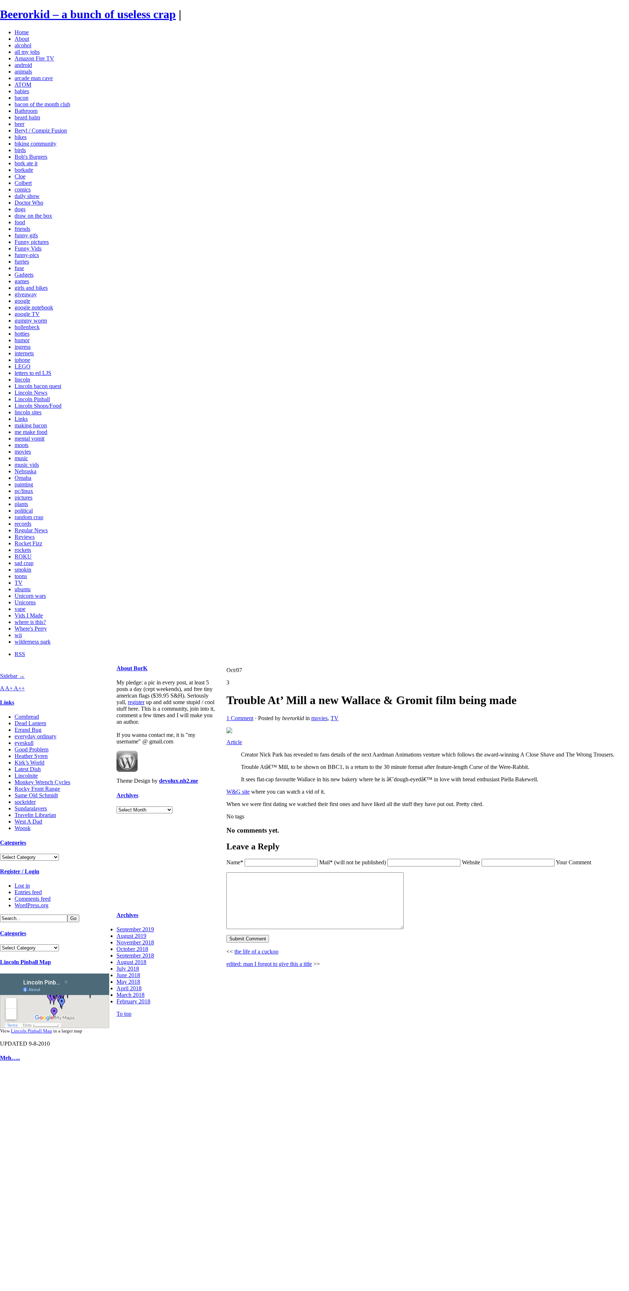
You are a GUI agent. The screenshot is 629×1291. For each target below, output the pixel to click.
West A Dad (28, 821)
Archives (127, 795)
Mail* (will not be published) (353, 862)
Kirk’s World (29, 762)
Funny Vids (28, 248)
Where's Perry (31, 628)
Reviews (25, 537)
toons (21, 576)
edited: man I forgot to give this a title (269, 964)
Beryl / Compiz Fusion (41, 130)
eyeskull (24, 743)
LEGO (23, 366)
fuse (19, 268)
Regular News (31, 530)
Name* (234, 862)
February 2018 (133, 1001)
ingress (23, 347)
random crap (29, 517)
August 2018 (131, 962)
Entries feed (28, 892)
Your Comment (573, 862)
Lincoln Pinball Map (25, 962)
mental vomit (29, 438)
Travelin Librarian (35, 815)
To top (123, 1014)
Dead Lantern (30, 723)
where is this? (30, 622)
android (23, 65)
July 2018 (127, 969)
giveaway (26, 294)
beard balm (27, 117)
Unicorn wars (30, 596)
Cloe (20, 176)
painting (24, 484)
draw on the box (33, 216)
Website (471, 862)
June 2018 (128, 975)
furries (22, 261)
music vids (27, 465)
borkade (24, 170)
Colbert (23, 183)
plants (21, 504)
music (21, 458)
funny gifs (26, 235)
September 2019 (135, 929)
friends (22, 229)
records (23, 524)
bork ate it (26, 163)
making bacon (31, 425)
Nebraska (25, 471)
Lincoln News (31, 393)
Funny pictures (32, 242)
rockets (23, 550)
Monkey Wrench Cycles (42, 782)
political (24, 511)
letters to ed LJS (33, 373)
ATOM (23, 85)
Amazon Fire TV (34, 58)
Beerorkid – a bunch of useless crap (88, 14)
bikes (21, 137)
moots (21, 445)
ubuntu (23, 589)
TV (19, 583)
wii (18, 635)
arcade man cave (34, 78)
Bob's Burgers (31, 157)
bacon (21, 98)
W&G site (238, 792)
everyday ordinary (35, 736)
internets (24, 353)
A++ (19, 688)
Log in (22, 886)
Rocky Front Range (37, 789)
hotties (22, 334)
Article (234, 742)
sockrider (25, 802)
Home (22, 32)
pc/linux (24, 491)
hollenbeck (27, 327)
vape (20, 609)
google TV (27, 314)
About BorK (131, 668)
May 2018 (128, 982)
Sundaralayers (31, 808)
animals (23, 71)
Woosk (23, 828)
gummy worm (31, 320)
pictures (23, 497)
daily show (27, 196)
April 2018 (129, 988)
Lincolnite (26, 776)
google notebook (34, 307)
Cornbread (27, 717)
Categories (13, 843)
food (20, 222)
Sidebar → (12, 676)
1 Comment (239, 718)
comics (23, 189)
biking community (35, 144)
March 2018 (130, 995)
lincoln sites (28, 412)
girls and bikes (31, 288)
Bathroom (26, 111)
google (22, 301)
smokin (23, 569)
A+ (9, 688)
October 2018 (132, 949)
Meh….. (10, 1058)
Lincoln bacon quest (38, 386)
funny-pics (27, 255)
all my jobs (27, 52)
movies (23, 452)
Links (21, 419)
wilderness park (33, 642)
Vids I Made (29, 615)
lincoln (22, 379)
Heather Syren (31, 756)
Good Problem (31, 749)
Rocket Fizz (28, 543)
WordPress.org (31, 905)
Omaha (23, 478)
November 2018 (135, 942)
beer (19, 124)
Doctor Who (29, 203)
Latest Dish (28, 769)
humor (22, 340)
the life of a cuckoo (256, 951)
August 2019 (131, 936)
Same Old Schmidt (36, 795)
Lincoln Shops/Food (38, 406)
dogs (20, 209)
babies (22, 91)
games (22, 281)
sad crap (24, 563)
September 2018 (135, 955)
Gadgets (24, 275)
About (22, 39)
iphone (22, 360)
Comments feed (33, 899)
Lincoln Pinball (32, 399)
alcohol (23, 45)
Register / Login (19, 871)
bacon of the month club (42, 104)
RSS (20, 654)
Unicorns (25, 602)
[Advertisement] (22, 1178)
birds (20, 150)
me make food (31, 432)
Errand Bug (28, 730)
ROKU (23, 556)
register (136, 702)
